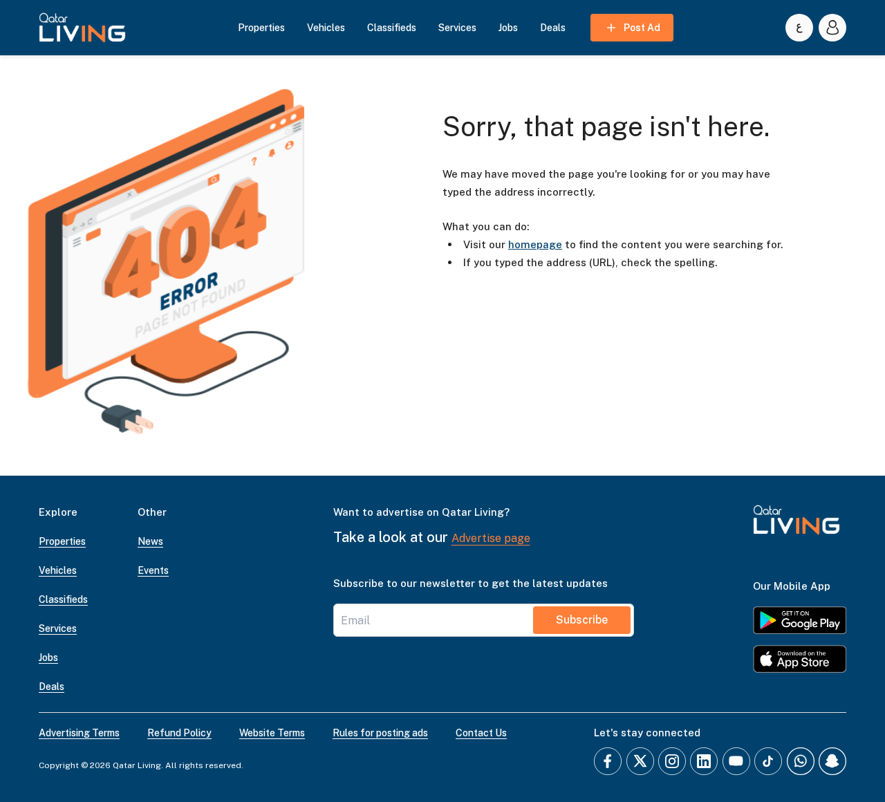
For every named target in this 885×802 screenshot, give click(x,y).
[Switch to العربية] (799, 27)
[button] (82, 27)
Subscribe (582, 619)
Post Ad (642, 27)
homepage (535, 244)
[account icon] (832, 27)
